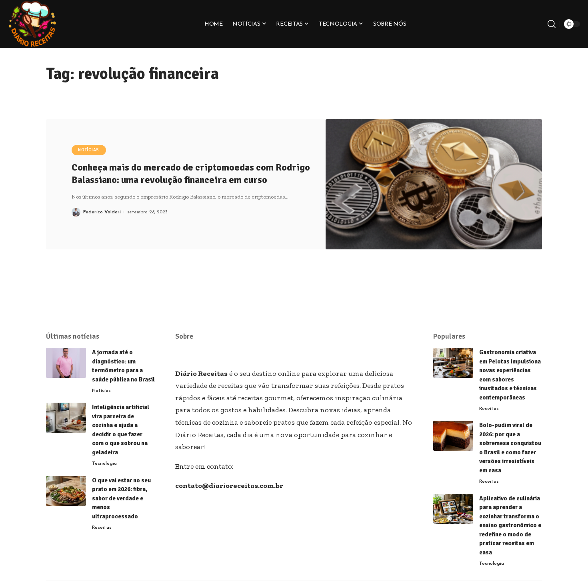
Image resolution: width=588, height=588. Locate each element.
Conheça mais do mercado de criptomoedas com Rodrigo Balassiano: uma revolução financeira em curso (191, 173)
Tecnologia (104, 463)
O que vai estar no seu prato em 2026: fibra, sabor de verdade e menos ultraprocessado (121, 498)
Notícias (88, 150)
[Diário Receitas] (32, 24)
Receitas (102, 527)
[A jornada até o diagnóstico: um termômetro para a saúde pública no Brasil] (66, 363)
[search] (552, 24)
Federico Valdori (102, 212)
